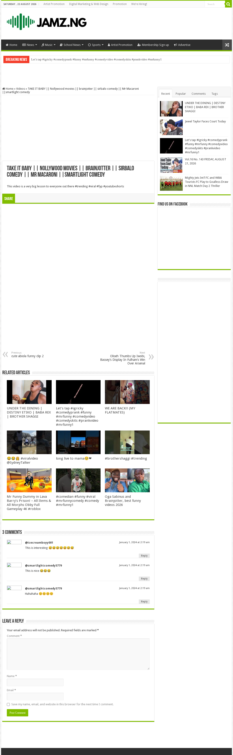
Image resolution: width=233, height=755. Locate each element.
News (30, 45)
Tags (214, 93)
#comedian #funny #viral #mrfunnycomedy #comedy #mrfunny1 (77, 501)
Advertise (184, 45)
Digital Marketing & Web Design (88, 4)
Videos (20, 88)
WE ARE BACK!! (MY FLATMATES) (120, 410)
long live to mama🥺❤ (74, 458)
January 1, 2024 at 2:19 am (134, 542)
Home (13, 45)
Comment (14, 636)
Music (49, 45)
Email (11, 690)
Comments (199, 93)
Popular (181, 93)
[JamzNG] (46, 20)
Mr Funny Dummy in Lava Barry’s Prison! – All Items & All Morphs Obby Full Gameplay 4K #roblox (29, 503)
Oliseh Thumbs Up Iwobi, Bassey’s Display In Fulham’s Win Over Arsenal (122, 358)
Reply (144, 555)
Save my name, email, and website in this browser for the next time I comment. (62, 704)
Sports (96, 45)
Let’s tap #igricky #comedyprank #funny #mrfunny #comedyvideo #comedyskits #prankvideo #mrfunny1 (96, 59)
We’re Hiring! (139, 4)
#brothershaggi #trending (126, 458)
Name (12, 676)
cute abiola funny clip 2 (27, 354)
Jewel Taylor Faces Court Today (205, 121)
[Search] (228, 4)
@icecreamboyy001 (39, 542)
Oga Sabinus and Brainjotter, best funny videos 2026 (123, 501)
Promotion (120, 4)
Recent (165, 93)
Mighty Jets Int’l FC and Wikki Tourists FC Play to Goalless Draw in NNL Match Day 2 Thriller (206, 182)
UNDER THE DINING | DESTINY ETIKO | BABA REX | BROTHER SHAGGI (29, 412)
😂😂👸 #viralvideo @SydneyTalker (22, 460)
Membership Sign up (155, 45)
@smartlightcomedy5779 (43, 565)
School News (72, 45)
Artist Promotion (54, 4)
